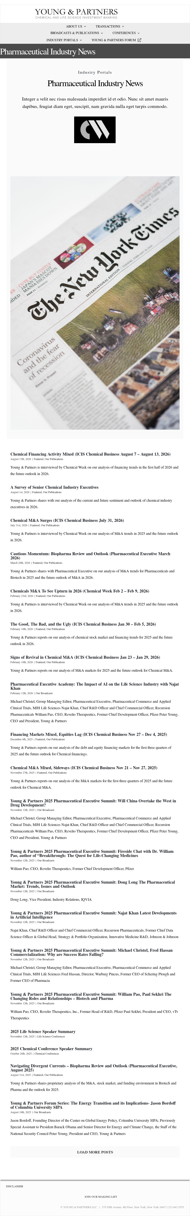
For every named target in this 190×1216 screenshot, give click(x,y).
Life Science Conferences (51, 1036)
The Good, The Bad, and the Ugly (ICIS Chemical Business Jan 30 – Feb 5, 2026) (83, 624)
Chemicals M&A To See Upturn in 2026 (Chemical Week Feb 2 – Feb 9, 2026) (79, 591)
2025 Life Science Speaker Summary (43, 1031)
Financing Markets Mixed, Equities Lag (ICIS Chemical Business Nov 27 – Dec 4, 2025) (88, 734)
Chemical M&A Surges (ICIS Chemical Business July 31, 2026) (67, 520)
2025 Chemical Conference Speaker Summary (51, 1049)
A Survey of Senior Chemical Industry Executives (54, 487)
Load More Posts (95, 1152)
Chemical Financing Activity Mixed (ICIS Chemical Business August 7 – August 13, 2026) (90, 454)
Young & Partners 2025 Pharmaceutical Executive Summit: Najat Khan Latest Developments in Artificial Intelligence (93, 915)
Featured (38, 459)
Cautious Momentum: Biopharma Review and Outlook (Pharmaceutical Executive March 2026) (90, 556)
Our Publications (54, 459)
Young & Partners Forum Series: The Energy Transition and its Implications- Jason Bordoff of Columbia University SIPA (93, 1105)
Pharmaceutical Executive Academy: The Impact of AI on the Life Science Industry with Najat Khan (94, 686)
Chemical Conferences (47, 1053)
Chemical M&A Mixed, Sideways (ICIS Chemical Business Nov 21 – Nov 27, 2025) (83, 768)
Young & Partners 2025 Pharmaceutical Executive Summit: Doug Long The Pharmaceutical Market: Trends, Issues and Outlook (92, 884)
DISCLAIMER (14, 1186)
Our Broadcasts (44, 693)
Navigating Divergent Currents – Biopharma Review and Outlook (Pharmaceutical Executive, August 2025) (93, 1068)
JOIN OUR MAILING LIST (101, 1196)
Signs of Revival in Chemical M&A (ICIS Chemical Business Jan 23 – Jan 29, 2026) (85, 657)
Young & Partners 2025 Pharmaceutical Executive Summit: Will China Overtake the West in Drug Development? (93, 803)
